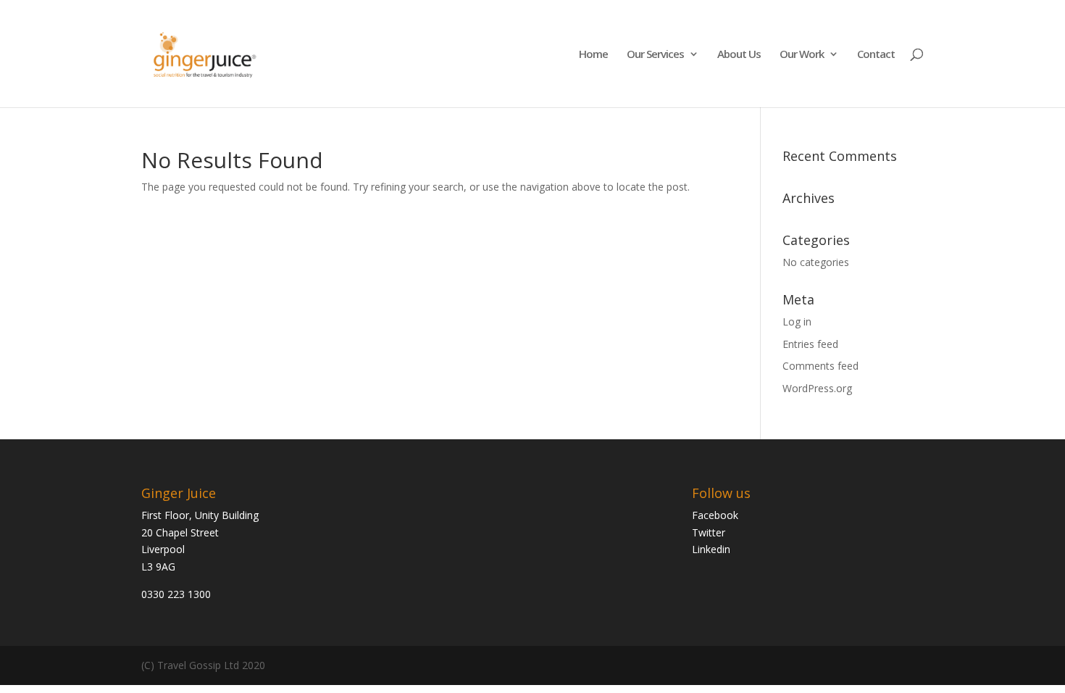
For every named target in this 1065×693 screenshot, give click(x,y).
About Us (739, 55)
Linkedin (711, 549)
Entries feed (810, 344)
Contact (876, 55)
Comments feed (820, 366)
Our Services (655, 55)
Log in (796, 321)
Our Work (802, 55)
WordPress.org (817, 388)
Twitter (708, 532)
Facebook (715, 515)
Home (593, 55)
